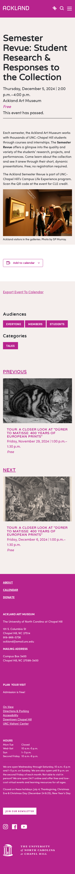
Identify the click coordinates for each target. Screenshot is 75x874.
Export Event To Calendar (23, 291)
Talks (10, 346)
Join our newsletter (19, 811)
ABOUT (8, 582)
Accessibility (10, 715)
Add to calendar (24, 263)
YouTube (24, 826)
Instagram (5, 826)
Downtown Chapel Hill (17, 719)
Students (57, 324)
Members (35, 324)
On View (8, 707)
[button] (62, 8)
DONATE (9, 597)
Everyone (13, 324)
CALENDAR (10, 590)
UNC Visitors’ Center (16, 723)
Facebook (14, 826)
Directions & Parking (16, 711)
